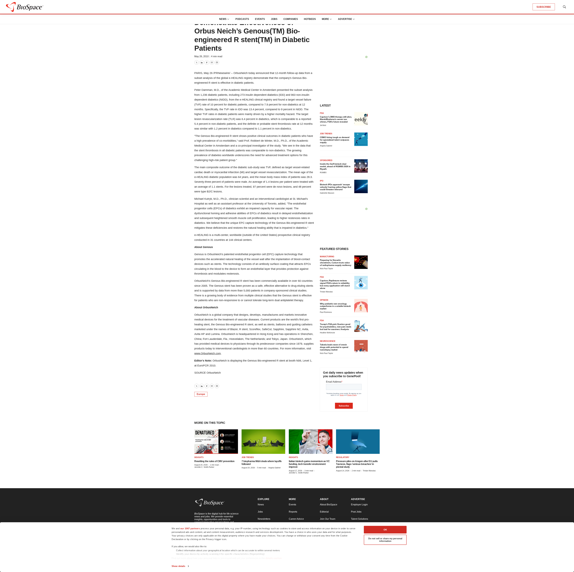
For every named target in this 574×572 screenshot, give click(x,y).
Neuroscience (327, 341)
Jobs (274, 19)
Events (260, 19)
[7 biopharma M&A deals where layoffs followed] (263, 441)
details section (273, 558)
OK (385, 529)
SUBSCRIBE (543, 7)
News (222, 19)
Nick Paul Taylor (326, 269)
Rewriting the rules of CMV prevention (214, 461)
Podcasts (242, 19)
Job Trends (326, 134)
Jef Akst (323, 125)
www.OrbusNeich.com (207, 353)
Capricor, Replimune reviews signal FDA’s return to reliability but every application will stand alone (335, 284)
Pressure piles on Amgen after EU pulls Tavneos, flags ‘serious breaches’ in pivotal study (357, 464)
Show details (178, 566)
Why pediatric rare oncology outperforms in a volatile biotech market (335, 306)
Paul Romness (326, 312)
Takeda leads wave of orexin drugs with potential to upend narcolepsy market (334, 347)
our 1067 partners (190, 528)
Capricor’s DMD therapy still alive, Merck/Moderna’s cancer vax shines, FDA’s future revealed (336, 119)
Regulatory (342, 457)
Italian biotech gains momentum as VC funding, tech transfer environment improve (309, 464)
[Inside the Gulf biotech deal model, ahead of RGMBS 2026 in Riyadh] (361, 166)
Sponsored (326, 160)
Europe (201, 394)
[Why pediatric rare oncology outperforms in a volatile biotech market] (361, 305)
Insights (199, 457)
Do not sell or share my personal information (385, 539)
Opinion (324, 300)
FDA (322, 113)
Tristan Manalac (326, 292)
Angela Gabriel (326, 146)
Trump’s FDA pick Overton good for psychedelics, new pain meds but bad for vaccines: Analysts (335, 326)
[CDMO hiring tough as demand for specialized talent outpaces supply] (361, 139)
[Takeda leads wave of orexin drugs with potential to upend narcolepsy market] (361, 346)
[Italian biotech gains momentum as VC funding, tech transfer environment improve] (310, 441)
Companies (290, 19)
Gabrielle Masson (327, 193)
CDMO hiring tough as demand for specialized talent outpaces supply (334, 140)
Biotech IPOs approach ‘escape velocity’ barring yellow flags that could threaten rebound (335, 187)
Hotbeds (310, 19)
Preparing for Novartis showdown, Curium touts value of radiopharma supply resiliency (335, 262)
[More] (228, 19)
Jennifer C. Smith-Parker (204, 467)
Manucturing (327, 256)
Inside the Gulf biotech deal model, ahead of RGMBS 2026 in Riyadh (335, 166)
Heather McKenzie (327, 333)
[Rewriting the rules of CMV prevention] (216, 441)
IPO (321, 181)
